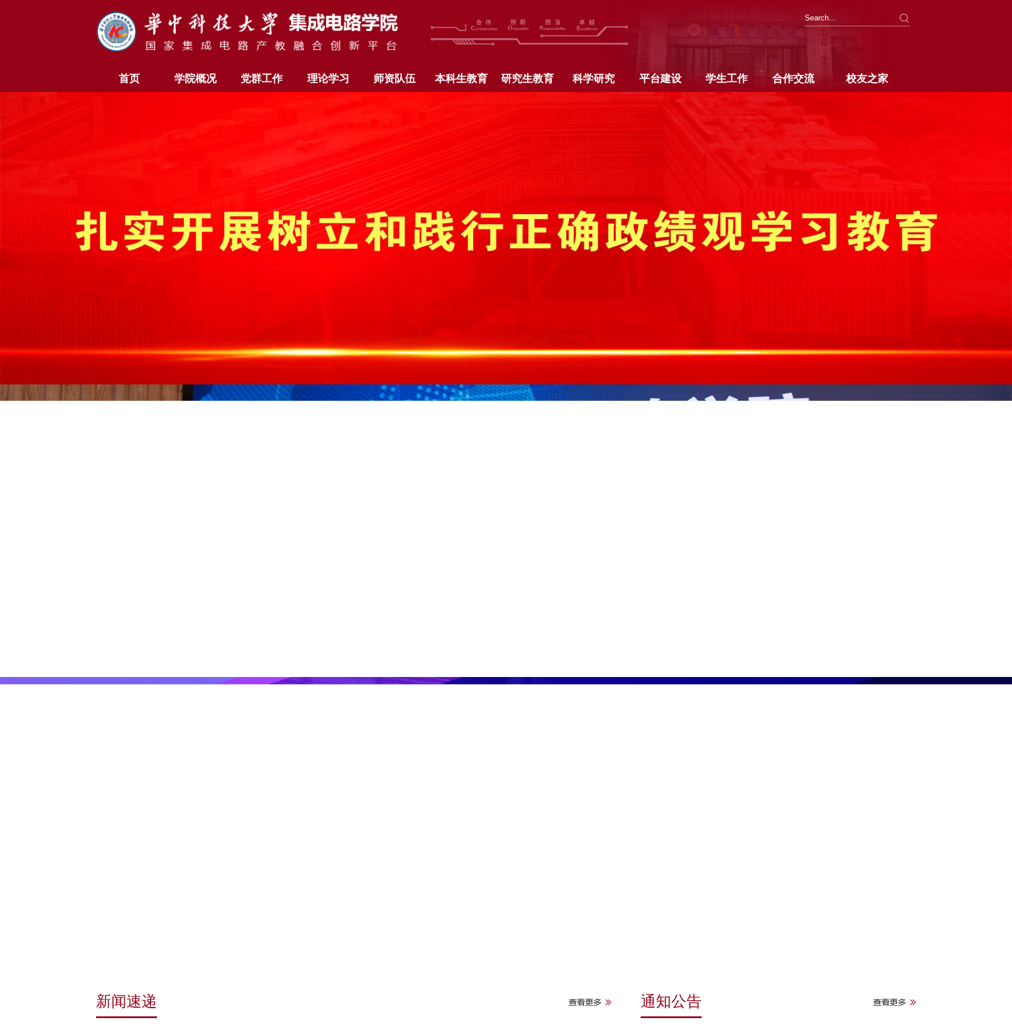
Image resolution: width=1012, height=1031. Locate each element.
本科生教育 (461, 78)
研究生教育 (527, 78)
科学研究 (594, 78)
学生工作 (727, 78)
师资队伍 (395, 78)
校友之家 (867, 78)
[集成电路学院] (259, 30)
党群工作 (262, 78)
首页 (129, 78)
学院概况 (196, 78)
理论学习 (328, 78)
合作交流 (793, 78)
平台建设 (661, 78)
